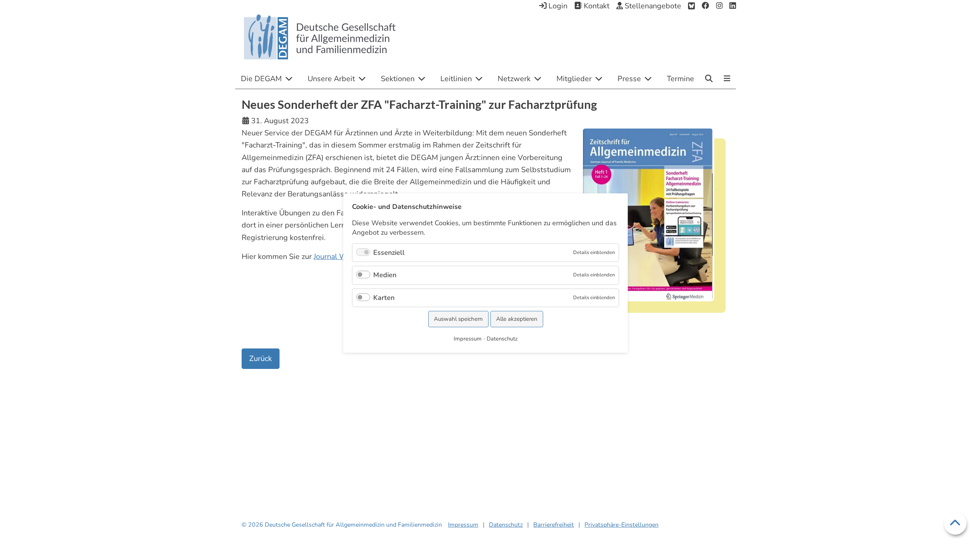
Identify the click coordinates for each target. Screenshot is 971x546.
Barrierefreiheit (553, 525)
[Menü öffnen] (727, 79)
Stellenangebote (652, 6)
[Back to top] (955, 523)
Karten (383, 297)
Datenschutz (506, 525)
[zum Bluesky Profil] (691, 6)
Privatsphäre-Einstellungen (621, 525)
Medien (384, 274)
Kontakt (596, 6)
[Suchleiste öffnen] (709, 78)
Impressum (463, 525)
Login (557, 6)
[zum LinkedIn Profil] (732, 6)
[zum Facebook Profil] (705, 6)
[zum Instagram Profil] (719, 6)
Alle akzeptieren (516, 319)
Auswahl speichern (458, 319)
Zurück (260, 358)
